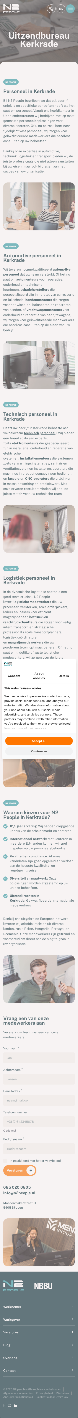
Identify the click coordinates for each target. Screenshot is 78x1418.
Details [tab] (64, 676)
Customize (39, 751)
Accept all (39, 741)
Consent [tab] (14, 676)
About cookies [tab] (39, 676)
